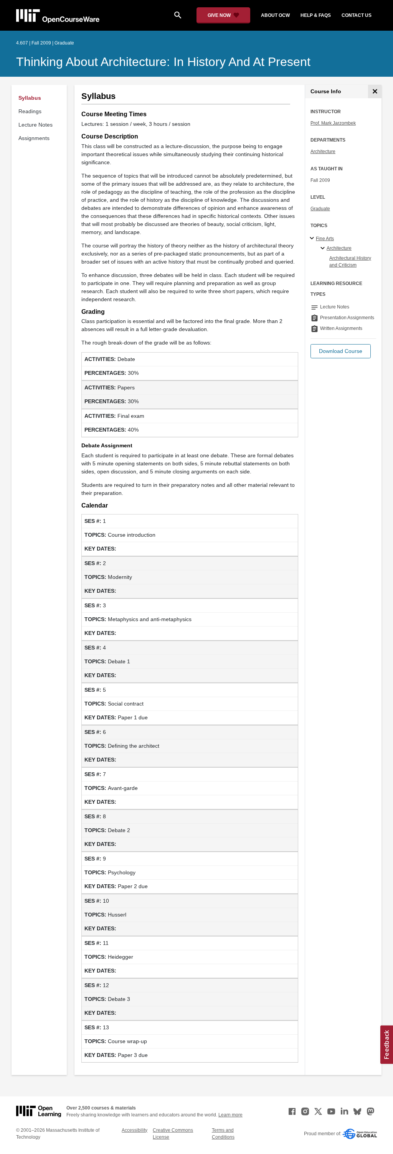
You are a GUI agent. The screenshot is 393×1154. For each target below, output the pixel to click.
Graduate (320, 208)
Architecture (322, 151)
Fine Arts (325, 238)
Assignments (34, 138)
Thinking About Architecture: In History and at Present (163, 62)
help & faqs (316, 15)
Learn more (230, 1115)
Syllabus (29, 98)
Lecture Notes (35, 125)
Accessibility (134, 1130)
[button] (340, 351)
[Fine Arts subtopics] (313, 239)
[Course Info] (374, 91)
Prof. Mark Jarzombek (333, 123)
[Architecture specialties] (324, 249)
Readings (29, 111)
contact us (357, 15)
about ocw (275, 15)
